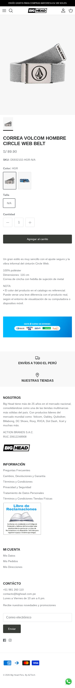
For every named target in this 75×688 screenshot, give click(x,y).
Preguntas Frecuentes (16, 470)
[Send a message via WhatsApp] (68, 681)
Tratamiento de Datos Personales (23, 492)
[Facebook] (4, 640)
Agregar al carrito (37, 239)
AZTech (31, 675)
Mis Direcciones (12, 566)
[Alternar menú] (4, 10)
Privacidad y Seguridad (17, 487)
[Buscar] (12, 10)
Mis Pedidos (10, 561)
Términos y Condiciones (17, 481)
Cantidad (9, 214)
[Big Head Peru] (37, 10)
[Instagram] (10, 640)
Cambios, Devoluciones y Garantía (24, 476)
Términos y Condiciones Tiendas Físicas (27, 498)
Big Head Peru (17, 675)
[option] (37, 65)
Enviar (12, 628)
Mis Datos (9, 555)
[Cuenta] (62, 10)
